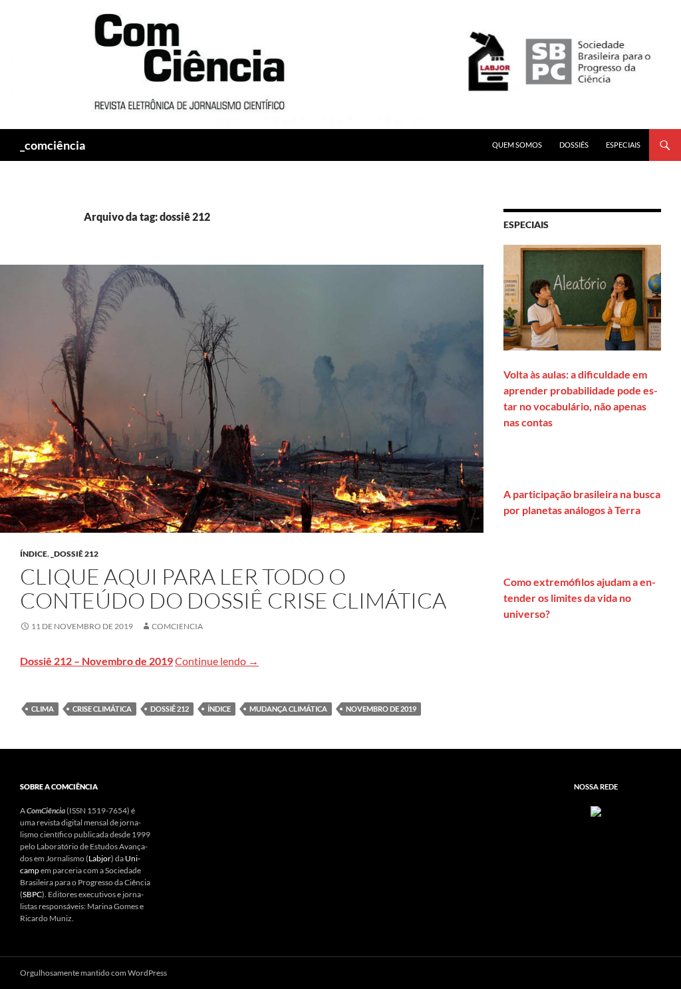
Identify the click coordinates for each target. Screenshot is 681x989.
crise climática (102, 708)
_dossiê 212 (74, 554)
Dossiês (574, 144)
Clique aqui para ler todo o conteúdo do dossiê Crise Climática (233, 588)
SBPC (32, 894)
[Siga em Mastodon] (596, 810)
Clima (42, 708)
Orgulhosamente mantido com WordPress (93, 973)
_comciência (52, 145)
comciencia (177, 626)
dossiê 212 (169, 708)
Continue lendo (217, 660)
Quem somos (517, 144)
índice (33, 554)
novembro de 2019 (381, 708)
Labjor (99, 858)
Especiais (623, 144)
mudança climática (288, 708)
